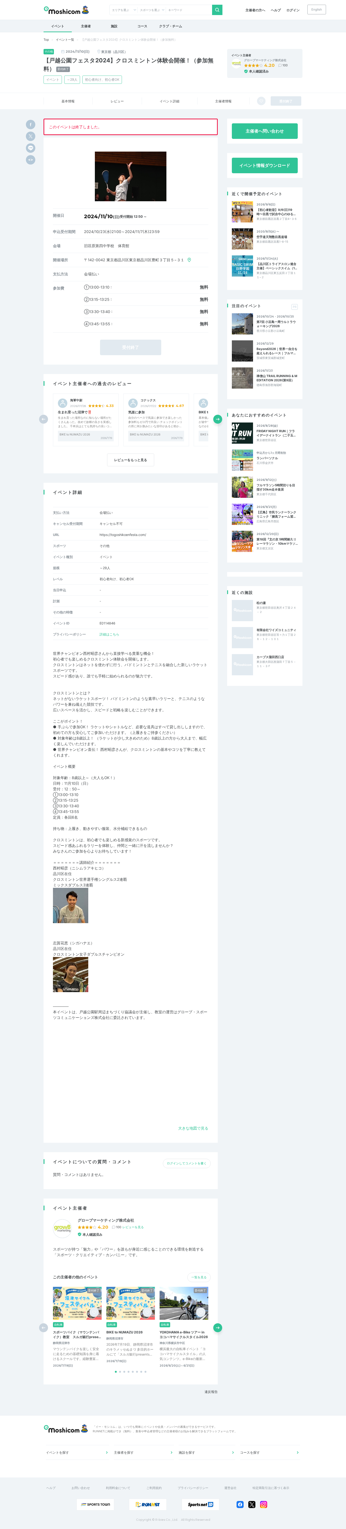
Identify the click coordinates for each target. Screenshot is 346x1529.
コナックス (148, 400)
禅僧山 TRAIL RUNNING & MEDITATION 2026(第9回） (277, 378)
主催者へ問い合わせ (265, 131)
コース (142, 26)
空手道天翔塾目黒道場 (272, 237)
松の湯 (261, 603)
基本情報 (68, 101)
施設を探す (187, 1452)
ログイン (293, 10)
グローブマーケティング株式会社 (265, 60)
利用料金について (118, 1488)
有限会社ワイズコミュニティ (276, 630)
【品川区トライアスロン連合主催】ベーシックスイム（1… (277, 266)
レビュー (117, 101)
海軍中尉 (76, 400)
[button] (217, 419)
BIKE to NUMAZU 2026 (75, 434)
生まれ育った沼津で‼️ (75, 412)
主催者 (86, 26)
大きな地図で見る (193, 1128)
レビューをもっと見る (130, 460)
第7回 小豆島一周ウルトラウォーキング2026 (276, 324)
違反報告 (211, 1392)
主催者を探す (124, 1452)
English (316, 9)
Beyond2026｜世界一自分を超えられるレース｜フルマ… (277, 351)
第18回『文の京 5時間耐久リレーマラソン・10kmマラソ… (277, 541)
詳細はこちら (109, 634)
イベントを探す (57, 1452)
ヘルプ (276, 10)
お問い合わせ (81, 1488)
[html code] (30, 160)
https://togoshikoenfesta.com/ (123, 535)
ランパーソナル (267, 458)
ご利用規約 (154, 1488)
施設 (114, 26)
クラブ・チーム (170, 26)
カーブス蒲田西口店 (270, 657)
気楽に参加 (136, 412)
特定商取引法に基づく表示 (271, 1488)
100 (285, 65)
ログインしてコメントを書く (187, 1163)
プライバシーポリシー (193, 1488)
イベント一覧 (65, 39)
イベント (57, 26)
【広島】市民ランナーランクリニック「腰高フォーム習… (276, 514)
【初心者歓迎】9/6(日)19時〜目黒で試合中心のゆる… (276, 212)
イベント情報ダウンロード (264, 165)
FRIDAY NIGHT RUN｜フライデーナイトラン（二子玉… (276, 433)
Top (46, 39)
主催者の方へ (255, 10)
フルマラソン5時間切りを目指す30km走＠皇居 (276, 487)
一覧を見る (199, 1277)
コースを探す (250, 1452)
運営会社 (230, 1488)
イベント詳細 (169, 101)
